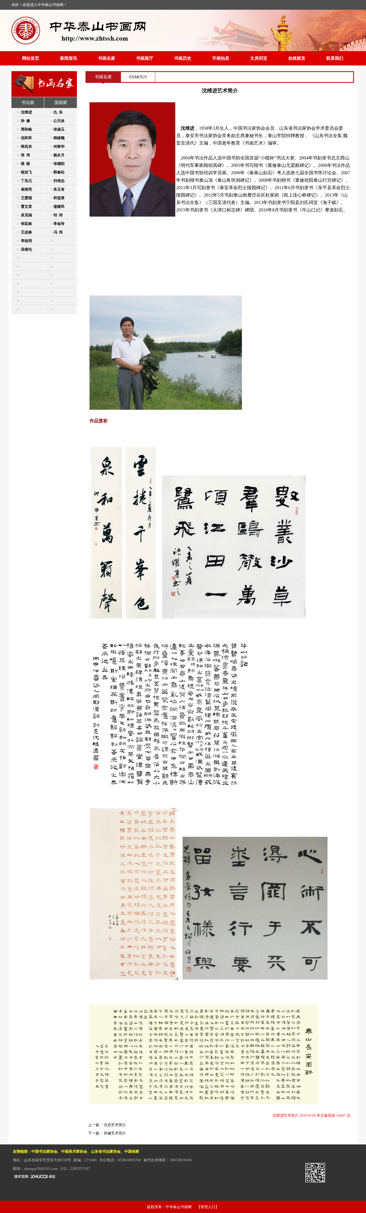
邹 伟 (58, 215)
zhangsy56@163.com (41, 1168)
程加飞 (26, 172)
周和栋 (26, 129)
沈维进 (26, 112)
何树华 (59, 146)
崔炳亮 (26, 189)
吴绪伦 (26, 249)
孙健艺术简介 (114, 1133)
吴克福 (26, 215)
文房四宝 (258, 58)
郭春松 (59, 172)
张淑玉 (59, 129)
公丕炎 (59, 121)
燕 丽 (25, 163)
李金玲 (59, 223)
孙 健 (25, 121)
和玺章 (59, 198)
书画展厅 (144, 58)
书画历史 (182, 58)
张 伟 (25, 155)
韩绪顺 (59, 138)
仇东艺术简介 (114, 1125)
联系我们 (334, 58)
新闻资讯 (68, 58)
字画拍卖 (220, 58)
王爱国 (26, 198)
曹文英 (26, 206)
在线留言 (296, 58)
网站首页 (30, 58)
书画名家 (106, 58)
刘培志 (59, 181)
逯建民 (59, 206)
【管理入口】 (208, 1207)
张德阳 (59, 163)
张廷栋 (26, 223)
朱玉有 (59, 189)
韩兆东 (26, 146)
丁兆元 (26, 181)
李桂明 (26, 241)
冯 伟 (58, 232)
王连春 (26, 232)
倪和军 (26, 138)
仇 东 (58, 112)
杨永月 (59, 155)
